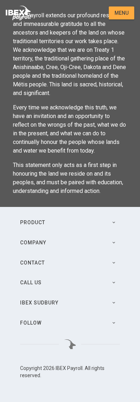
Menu (122, 13)
